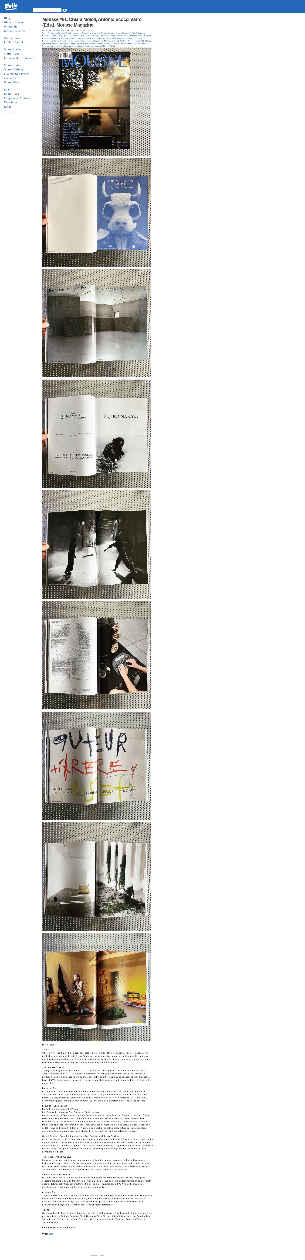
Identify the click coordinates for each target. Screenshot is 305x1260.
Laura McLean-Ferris (64, 41)
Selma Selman (127, 43)
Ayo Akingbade (138, 33)
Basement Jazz (49, 36)
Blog (7, 18)
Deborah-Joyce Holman (140, 36)
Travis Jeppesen (92, 46)
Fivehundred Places (16, 73)
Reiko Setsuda (90, 43)
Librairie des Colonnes (19, 58)
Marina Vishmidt (111, 41)
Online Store (12, 38)
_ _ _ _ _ (10, 111)
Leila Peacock (81, 41)
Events (8, 89)
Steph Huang (64, 46)
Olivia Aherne (76, 43)
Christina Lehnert (107, 36)
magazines (66, 30)
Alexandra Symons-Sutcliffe (60, 33)
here (51, 1234)
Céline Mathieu (78, 36)
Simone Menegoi (49, 46)
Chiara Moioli (92, 36)
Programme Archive (17, 98)
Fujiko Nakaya (82, 38)
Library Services (15, 30)
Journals (55, 30)
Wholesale (10, 26)
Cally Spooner (64, 36)
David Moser (122, 36)
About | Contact (14, 22)
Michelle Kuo (126, 41)
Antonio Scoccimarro (83, 33)
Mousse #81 (138, 41)
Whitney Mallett (108, 46)
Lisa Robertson (96, 41)
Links (7, 106)
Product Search (14, 42)
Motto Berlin (12, 49)
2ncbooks (10, 78)
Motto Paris (11, 53)
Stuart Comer (77, 46)
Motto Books (12, 65)
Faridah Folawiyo (50, 38)
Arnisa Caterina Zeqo (104, 33)
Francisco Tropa (67, 38)
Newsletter (11, 102)
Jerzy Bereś (108, 38)
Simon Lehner (141, 43)
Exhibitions (11, 93)
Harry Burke (96, 38)
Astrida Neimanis (123, 33)
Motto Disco (12, 82)
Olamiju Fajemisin (60, 43)
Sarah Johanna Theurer (108, 43)
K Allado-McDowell (123, 38)
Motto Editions (14, 69)
